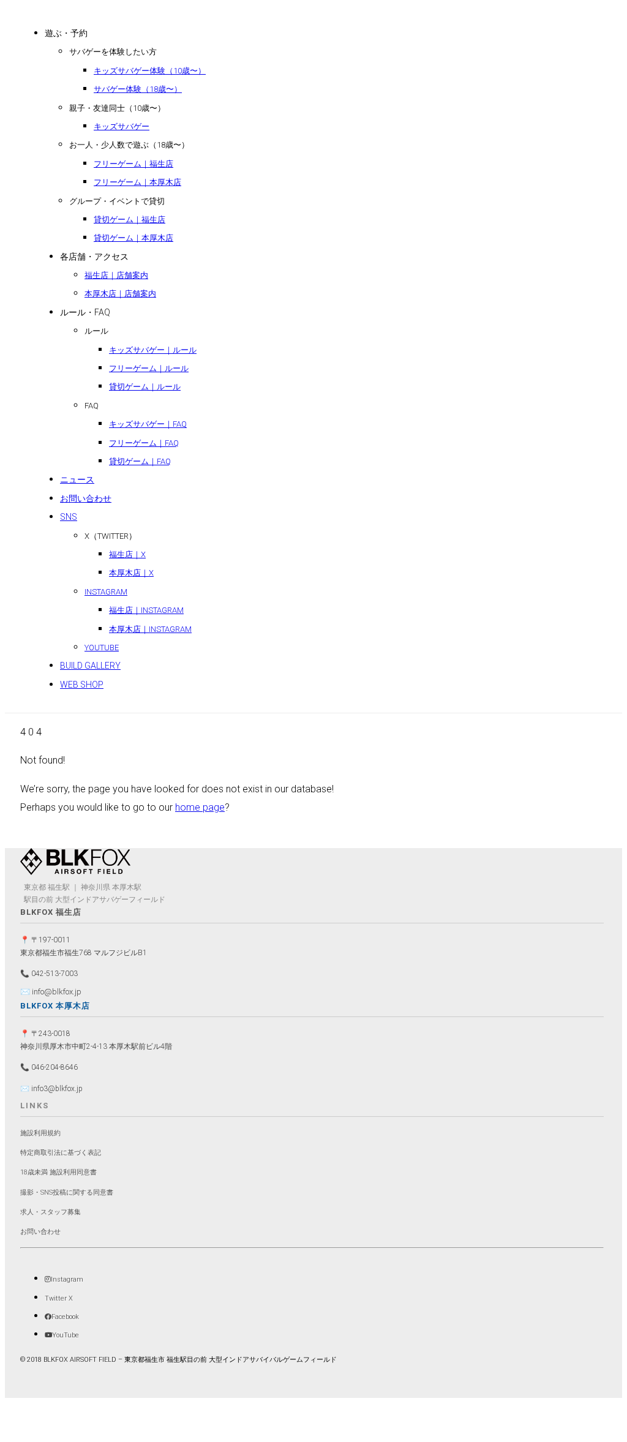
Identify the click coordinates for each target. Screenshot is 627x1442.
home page (200, 807)
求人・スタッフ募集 (50, 1212)
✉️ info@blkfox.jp (50, 991)
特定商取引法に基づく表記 (60, 1153)
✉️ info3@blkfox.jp (51, 1088)
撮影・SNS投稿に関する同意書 (66, 1192)
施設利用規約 (40, 1133)
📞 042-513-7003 (49, 973)
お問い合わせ (40, 1232)
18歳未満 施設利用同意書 (58, 1172)
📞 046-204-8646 (49, 1067)
